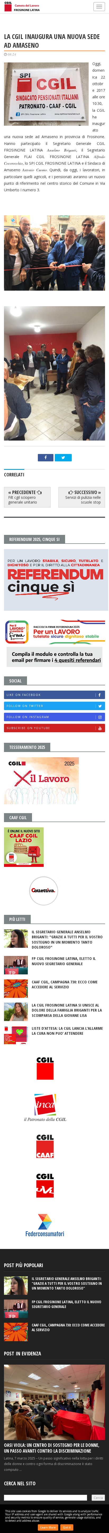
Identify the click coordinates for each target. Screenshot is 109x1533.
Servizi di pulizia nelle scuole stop (83, 500)
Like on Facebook (24, 695)
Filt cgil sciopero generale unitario (22, 500)
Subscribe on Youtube (28, 728)
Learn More (48, 1527)
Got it (67, 1527)
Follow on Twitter (25, 706)
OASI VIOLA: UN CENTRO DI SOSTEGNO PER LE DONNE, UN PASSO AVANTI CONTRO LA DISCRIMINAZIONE (51, 1448)
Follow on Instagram (28, 717)
